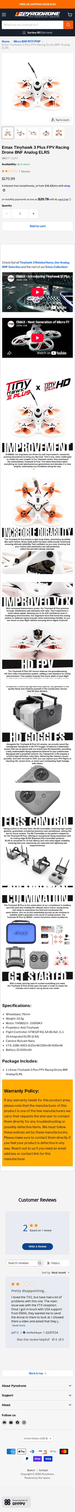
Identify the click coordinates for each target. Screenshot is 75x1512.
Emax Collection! (57, 267)
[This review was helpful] (53, 1340)
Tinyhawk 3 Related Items (37, 262)
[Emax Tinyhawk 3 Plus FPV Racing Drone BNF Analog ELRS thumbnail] (8, 133)
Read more (18, 1325)
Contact (43, 1470)
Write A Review (37, 1246)
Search (31, 1470)
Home (6, 41)
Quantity (7, 205)
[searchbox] (21, 1263)
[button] (37, 199)
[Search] (68, 25)
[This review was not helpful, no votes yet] (60, 1340)
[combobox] (32, 25)
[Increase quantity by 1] (33, 213)
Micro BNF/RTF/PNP (27, 41)
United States (36, 1438)
